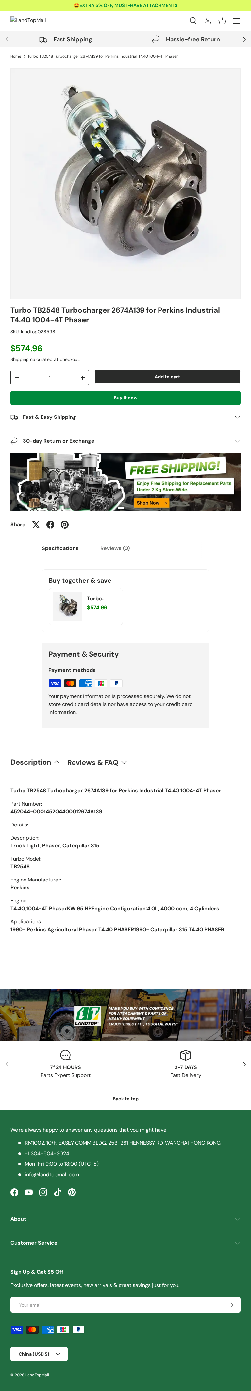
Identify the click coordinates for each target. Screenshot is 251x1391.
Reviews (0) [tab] (115, 548)
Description (30, 762)
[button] (222, 21)
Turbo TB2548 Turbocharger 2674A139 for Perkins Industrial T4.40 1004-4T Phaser (102, 56)
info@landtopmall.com (52, 1174)
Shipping (19, 359)
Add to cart (167, 377)
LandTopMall (37, 1375)
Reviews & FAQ (92, 762)
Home (15, 56)
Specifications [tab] (60, 548)
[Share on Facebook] (50, 524)
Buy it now (126, 397)
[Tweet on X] (36, 524)
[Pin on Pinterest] (65, 524)
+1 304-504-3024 (47, 1153)
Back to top (126, 1099)
